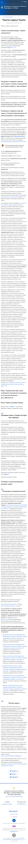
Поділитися (14, 771)
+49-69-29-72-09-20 (7, 804)
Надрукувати (15, 777)
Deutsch (15, 816)
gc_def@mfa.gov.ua (21, 804)
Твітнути (14, 774)
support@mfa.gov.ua (14, 831)
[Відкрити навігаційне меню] (2, 2)
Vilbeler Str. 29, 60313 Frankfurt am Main (14, 796)
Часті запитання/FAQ (7, 17)
